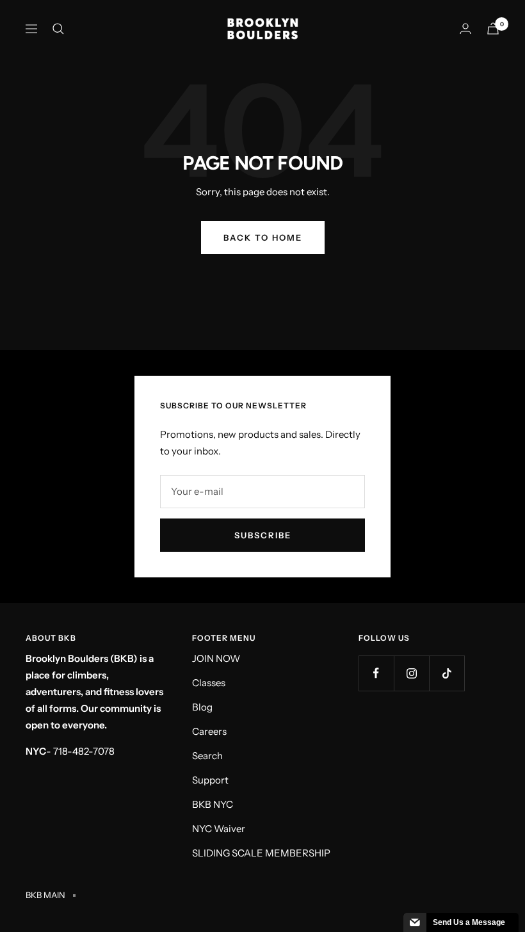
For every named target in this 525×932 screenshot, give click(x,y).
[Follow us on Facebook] (376, 673)
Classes (208, 683)
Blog (202, 707)
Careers (209, 731)
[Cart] (493, 28)
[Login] (465, 28)
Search (207, 756)
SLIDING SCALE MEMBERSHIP (261, 853)
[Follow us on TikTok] (446, 673)
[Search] (58, 29)
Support (210, 780)
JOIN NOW (216, 658)
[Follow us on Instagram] (411, 673)
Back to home (262, 237)
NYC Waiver (218, 829)
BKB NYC (212, 804)
